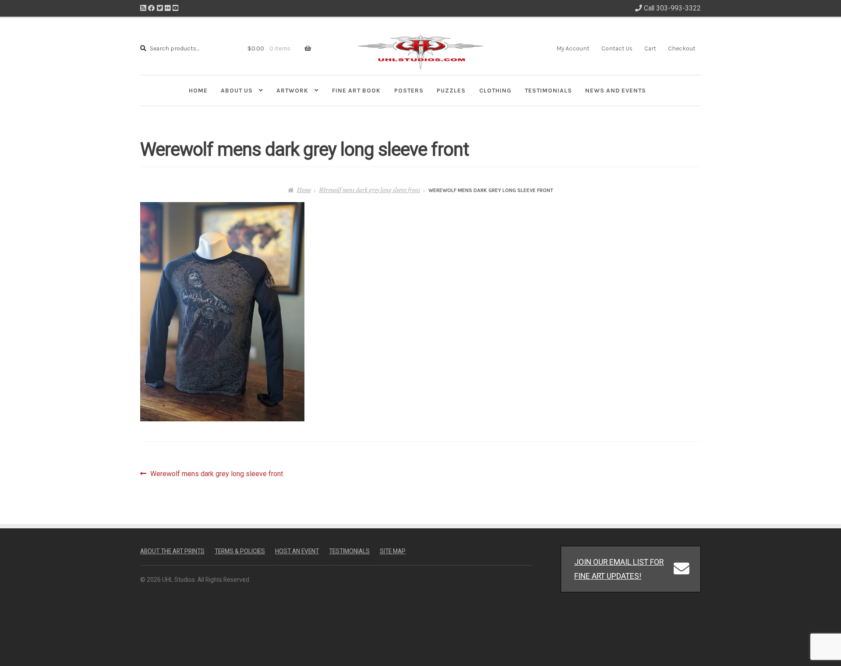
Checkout (682, 48)
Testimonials (548, 90)
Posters (409, 90)
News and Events (615, 90)
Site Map (393, 551)
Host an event (297, 551)
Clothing (495, 90)
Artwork (292, 90)
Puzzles (451, 90)
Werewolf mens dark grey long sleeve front (369, 190)
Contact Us (617, 48)
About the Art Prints (172, 551)
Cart (650, 48)
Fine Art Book (356, 90)
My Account (573, 48)
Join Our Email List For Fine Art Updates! (619, 569)
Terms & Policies (240, 551)
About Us (237, 90)
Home (198, 90)
